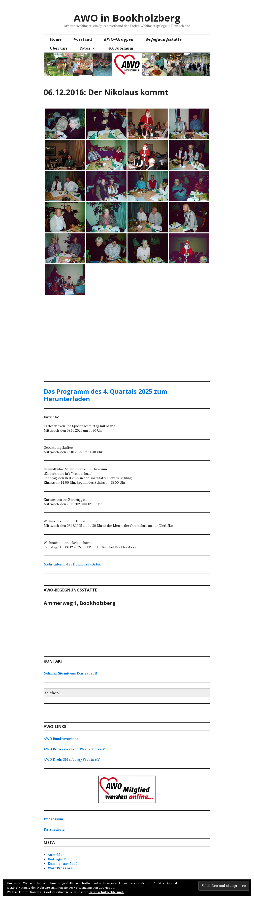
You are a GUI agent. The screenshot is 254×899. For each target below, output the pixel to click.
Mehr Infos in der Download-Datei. (72, 564)
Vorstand (82, 39)
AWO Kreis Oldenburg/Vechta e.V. (72, 760)
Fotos (84, 48)
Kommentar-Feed (63, 864)
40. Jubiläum (120, 48)
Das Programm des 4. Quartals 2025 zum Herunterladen (105, 395)
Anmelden (56, 855)
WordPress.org (60, 868)
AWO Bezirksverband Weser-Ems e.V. (74, 749)
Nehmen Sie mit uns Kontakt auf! (70, 673)
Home (56, 39)
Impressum (53, 819)
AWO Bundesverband (61, 739)
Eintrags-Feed (60, 859)
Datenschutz (54, 829)
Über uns (58, 48)
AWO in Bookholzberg (127, 18)
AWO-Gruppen (118, 39)
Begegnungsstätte (163, 39)
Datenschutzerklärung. (106, 892)
